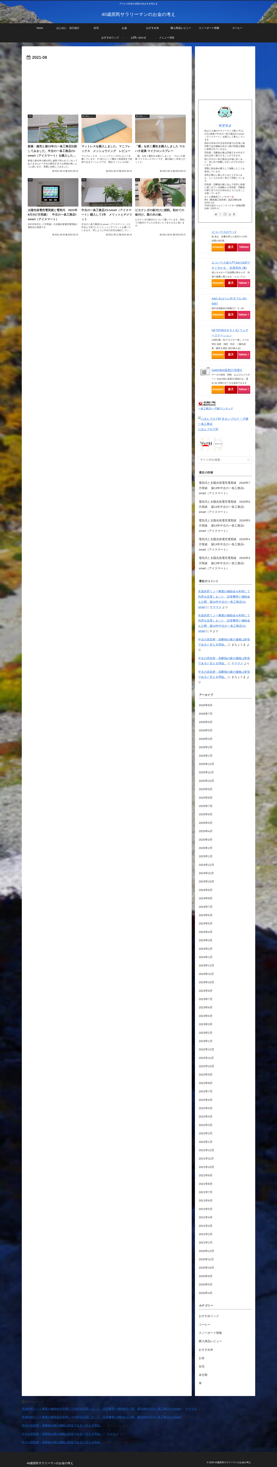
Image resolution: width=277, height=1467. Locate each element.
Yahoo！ (244, 282)
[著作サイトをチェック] (216, 214)
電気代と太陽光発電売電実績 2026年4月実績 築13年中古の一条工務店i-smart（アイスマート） (224, 544)
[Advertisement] (107, 85)
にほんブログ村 (208, 429)
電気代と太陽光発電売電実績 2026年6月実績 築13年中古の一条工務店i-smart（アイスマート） (224, 507)
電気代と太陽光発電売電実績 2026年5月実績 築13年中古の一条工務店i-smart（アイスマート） (224, 525)
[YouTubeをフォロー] (230, 214)
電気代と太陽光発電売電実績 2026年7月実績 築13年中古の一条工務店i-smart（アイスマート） (224, 488)
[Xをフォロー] (220, 214)
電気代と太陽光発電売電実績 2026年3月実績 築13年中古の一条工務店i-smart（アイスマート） (224, 563)
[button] (249, 459)
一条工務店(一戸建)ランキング (215, 408)
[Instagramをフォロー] (225, 214)
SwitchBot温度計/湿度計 (227, 370)
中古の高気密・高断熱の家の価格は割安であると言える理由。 (62, 1425)
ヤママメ (225, 125)
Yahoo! (244, 247)
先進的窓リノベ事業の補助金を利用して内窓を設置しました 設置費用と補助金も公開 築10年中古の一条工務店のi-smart (101, 1408)
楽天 (231, 247)
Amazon (217, 247)
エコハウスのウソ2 (224, 232)
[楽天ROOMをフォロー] (234, 214)
